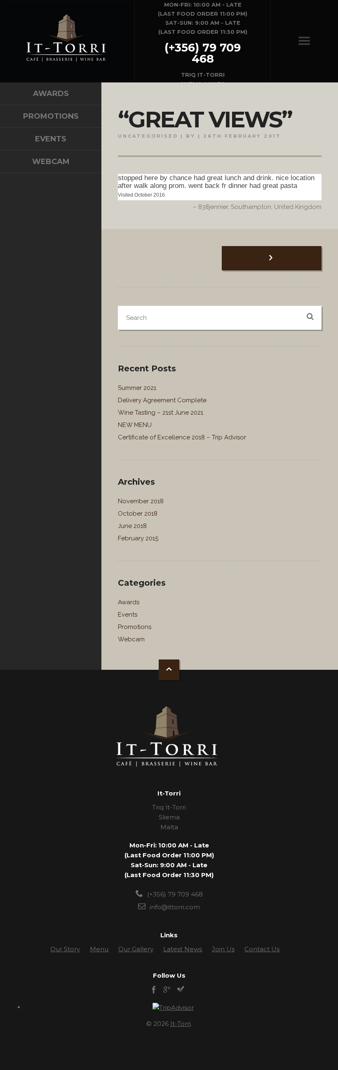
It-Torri (180, 1024)
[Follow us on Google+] (167, 990)
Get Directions (202, 41)
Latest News (182, 949)
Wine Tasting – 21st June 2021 (160, 412)
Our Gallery (135, 949)
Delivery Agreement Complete (162, 400)
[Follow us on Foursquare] (180, 990)
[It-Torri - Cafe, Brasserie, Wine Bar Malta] (67, 41)
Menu (99, 949)
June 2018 (132, 526)
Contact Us (261, 949)
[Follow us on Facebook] (153, 990)
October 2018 (137, 513)
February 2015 (138, 538)
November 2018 (141, 501)
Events (50, 138)
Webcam (51, 161)
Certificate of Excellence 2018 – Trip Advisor (182, 437)
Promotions (51, 116)
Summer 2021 (137, 388)
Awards (51, 93)
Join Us (223, 949)
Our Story (65, 949)
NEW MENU (135, 425)
